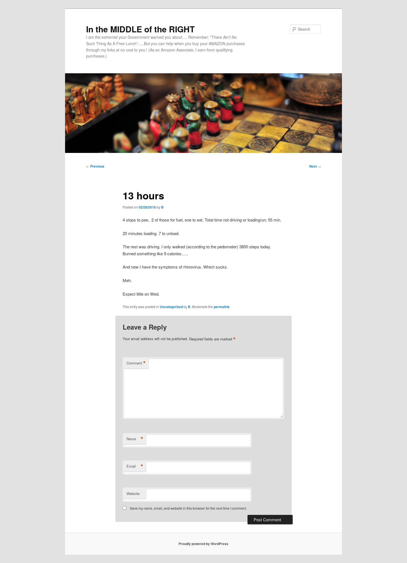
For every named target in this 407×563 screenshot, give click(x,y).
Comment (136, 363)
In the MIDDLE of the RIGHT (140, 29)
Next (315, 166)
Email (135, 466)
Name (135, 438)
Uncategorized (171, 306)
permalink (222, 306)
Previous (95, 166)
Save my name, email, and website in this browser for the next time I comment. (188, 508)
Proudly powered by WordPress (203, 543)
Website (133, 493)
